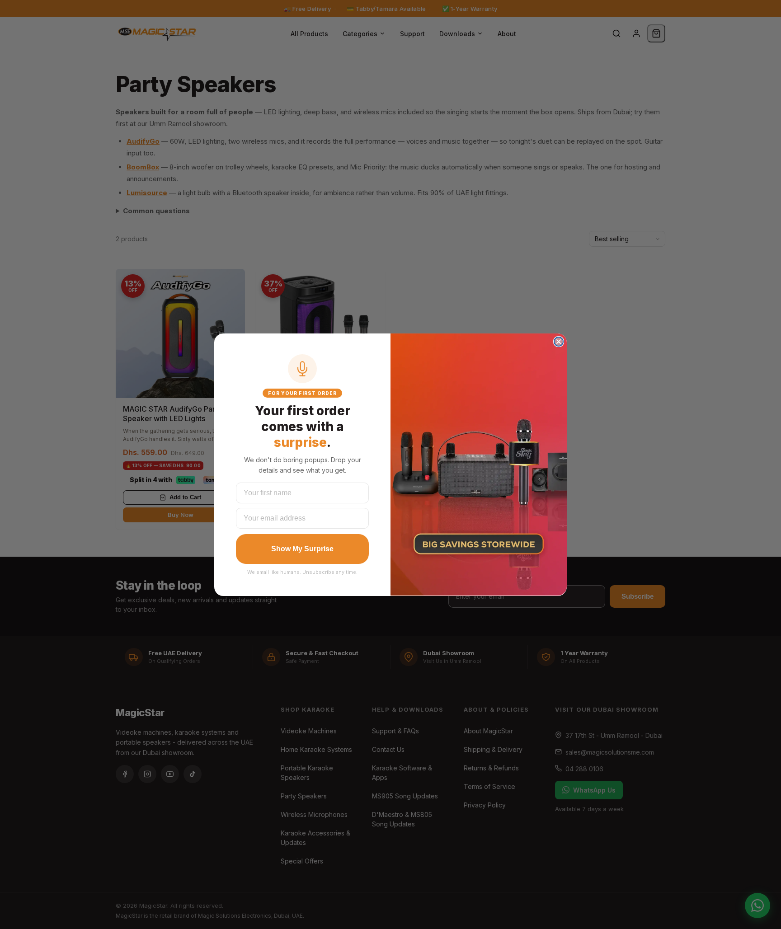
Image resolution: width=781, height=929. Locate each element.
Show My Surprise (302, 549)
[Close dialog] (558, 341)
